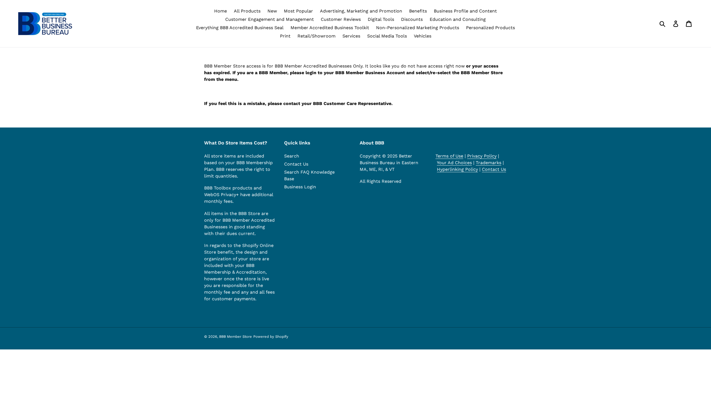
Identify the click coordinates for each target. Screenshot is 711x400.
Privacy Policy (482, 156)
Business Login (300, 186)
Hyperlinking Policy (457, 169)
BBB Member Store (235, 336)
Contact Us (296, 164)
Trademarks (488, 162)
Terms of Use (449, 156)
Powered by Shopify (270, 336)
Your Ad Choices (454, 162)
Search (291, 156)
